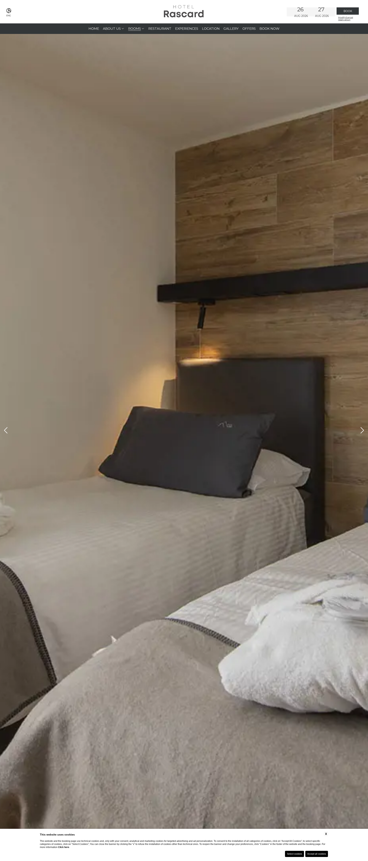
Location (211, 28)
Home (94, 28)
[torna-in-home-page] (184, 11)
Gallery (231, 28)
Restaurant (159, 28)
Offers (249, 28)
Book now (269, 28)
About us (112, 28)
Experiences (186, 28)
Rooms (134, 28)
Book (347, 11)
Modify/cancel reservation (345, 18)
